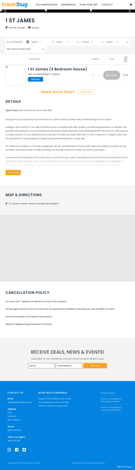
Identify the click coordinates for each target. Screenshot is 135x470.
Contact (107, 4)
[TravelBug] (15, 5)
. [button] (43, 79)
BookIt (102, 463)
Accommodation (46, 4)
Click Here (86, 92)
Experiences (68, 4)
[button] (111, 75)
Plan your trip (88, 4)
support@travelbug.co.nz (20, 402)
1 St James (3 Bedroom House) (57, 69)
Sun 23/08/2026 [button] (14, 42)
